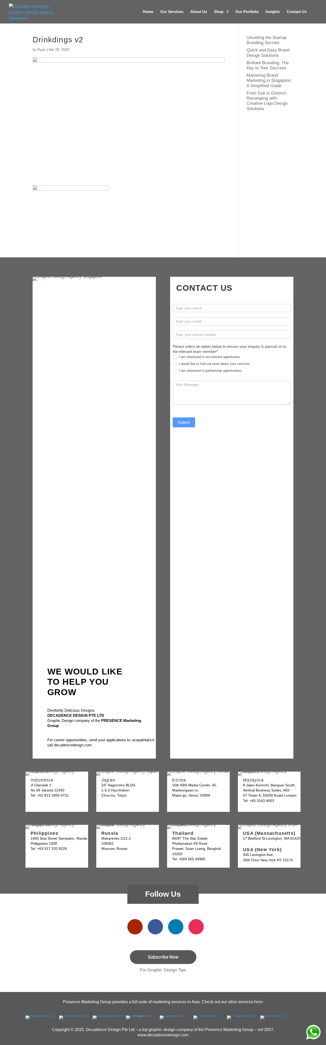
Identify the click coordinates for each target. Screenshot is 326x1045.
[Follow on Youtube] (135, 926)
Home (148, 12)
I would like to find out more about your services (214, 364)
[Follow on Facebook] (155, 926)
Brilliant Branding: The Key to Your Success (268, 65)
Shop (218, 12)
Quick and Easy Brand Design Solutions (268, 53)
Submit (184, 422)
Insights (273, 12)
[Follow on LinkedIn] (175, 926)
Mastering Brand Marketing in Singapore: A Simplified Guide (269, 80)
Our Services (171, 12)
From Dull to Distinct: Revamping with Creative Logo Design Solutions (267, 101)
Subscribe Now (163, 957)
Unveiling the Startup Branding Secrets (266, 40)
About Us (198, 12)
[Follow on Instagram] (196, 926)
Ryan (41, 49)
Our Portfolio (247, 12)
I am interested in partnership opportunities (210, 371)
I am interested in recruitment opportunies (209, 357)
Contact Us (297, 12)
